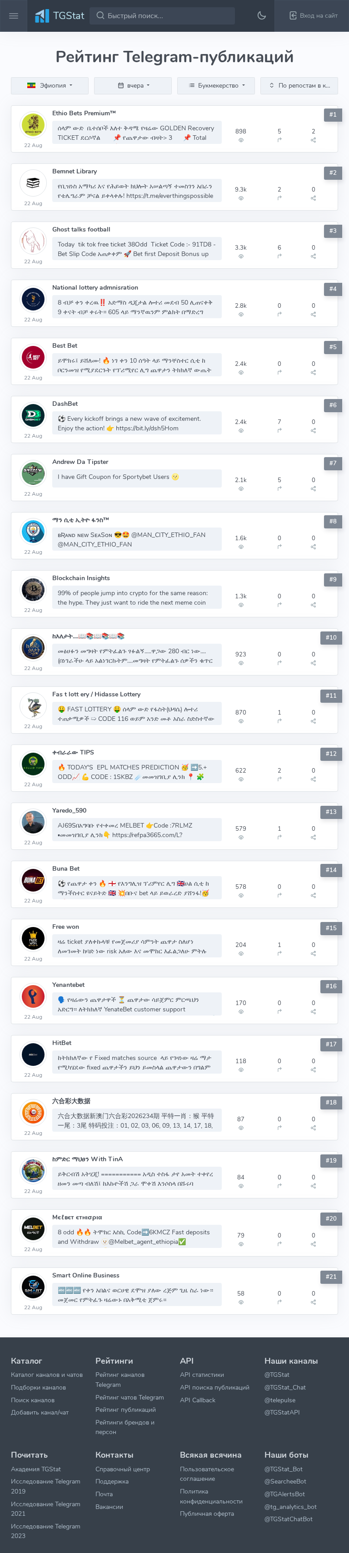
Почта (104, 1494)
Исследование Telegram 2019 (45, 1486)
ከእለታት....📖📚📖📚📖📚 (88, 636)
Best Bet (64, 345)
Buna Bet (66, 868)
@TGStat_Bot (283, 1469)
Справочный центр (122, 1469)
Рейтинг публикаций (125, 1409)
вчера (135, 85)
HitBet (61, 1043)
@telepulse (279, 1400)
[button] (311, 16)
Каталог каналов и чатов (47, 1374)
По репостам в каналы (307, 85)
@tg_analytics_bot (290, 1506)
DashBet (65, 403)
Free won (65, 926)
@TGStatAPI (282, 1412)
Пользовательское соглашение (207, 1474)
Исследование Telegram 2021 (45, 1508)
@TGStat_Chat (285, 1387)
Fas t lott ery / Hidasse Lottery (96, 694)
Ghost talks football (81, 229)
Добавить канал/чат (40, 1412)
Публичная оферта (207, 1513)
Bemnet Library (74, 171)
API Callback (197, 1400)
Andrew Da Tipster (80, 462)
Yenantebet (68, 985)
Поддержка (112, 1481)
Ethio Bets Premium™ (84, 113)
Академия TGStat (36, 1469)
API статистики (202, 1374)
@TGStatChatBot (288, 1518)
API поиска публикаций (214, 1387)
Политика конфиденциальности (211, 1496)
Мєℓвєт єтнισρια (77, 1217)
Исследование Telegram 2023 (45, 1531)
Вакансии (109, 1506)
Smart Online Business (86, 1275)
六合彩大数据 (71, 1101)
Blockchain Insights (81, 578)
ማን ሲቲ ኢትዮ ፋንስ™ (80, 520)
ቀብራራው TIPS (73, 752)
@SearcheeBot (285, 1481)
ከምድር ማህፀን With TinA (87, 1159)
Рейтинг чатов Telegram (129, 1397)
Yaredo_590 (69, 810)
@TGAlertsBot (284, 1494)
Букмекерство (218, 85)
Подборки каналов (38, 1387)
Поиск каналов (33, 1400)
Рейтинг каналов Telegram (120, 1379)
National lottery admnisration (95, 287)
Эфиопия (53, 85)
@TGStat (276, 1374)
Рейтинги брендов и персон (125, 1427)
